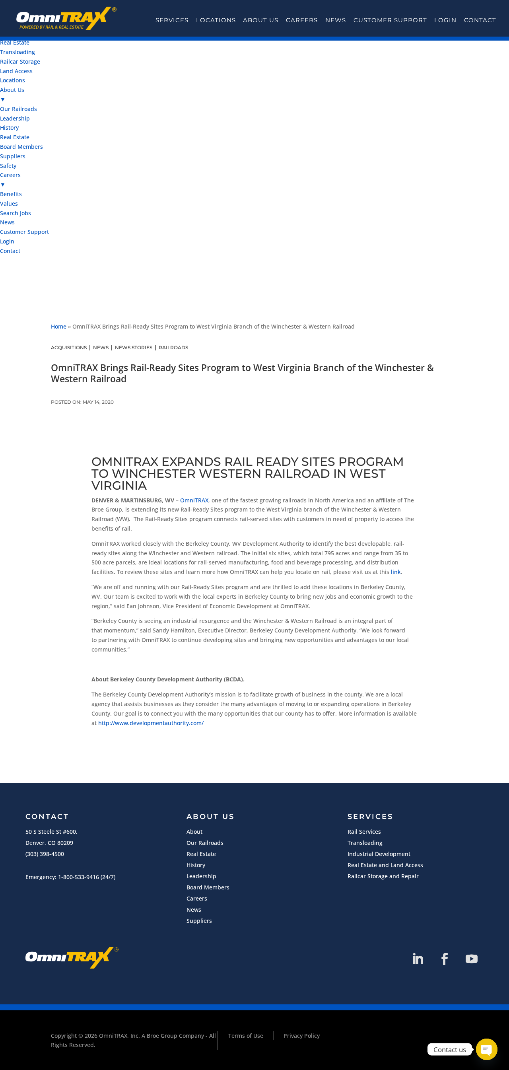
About (194, 831)
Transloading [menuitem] (17, 52)
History (196, 865)
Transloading (365, 842)
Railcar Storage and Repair (383, 876)
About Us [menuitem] (12, 94)
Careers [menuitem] (10, 179)
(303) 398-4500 (44, 854)
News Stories (133, 347)
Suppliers (199, 920)
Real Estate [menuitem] (14, 42)
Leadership (201, 876)
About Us (260, 20)
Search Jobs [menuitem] (15, 213)
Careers (302, 20)
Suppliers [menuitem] (12, 156)
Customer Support (390, 20)
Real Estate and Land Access (385, 865)
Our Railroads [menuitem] (18, 109)
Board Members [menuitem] (21, 146)
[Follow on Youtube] (472, 959)
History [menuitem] (9, 127)
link (396, 572)
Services (171, 20)
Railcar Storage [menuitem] (20, 61)
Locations (216, 20)
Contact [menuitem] (10, 251)
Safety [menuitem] (8, 165)
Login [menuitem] (7, 241)
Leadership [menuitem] (15, 118)
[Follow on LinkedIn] (417, 959)
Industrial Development (379, 854)
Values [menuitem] (9, 203)
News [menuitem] (7, 222)
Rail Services (364, 831)
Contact (480, 20)
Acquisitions (69, 347)
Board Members (208, 887)
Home (58, 326)
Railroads (173, 347)
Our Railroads (205, 842)
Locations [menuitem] (12, 80)
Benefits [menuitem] (11, 194)
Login (445, 20)
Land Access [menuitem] (16, 71)
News (335, 20)
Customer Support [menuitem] (24, 231)
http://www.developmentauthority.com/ (151, 723)
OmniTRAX (194, 500)
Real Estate (201, 854)
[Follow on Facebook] (445, 959)
